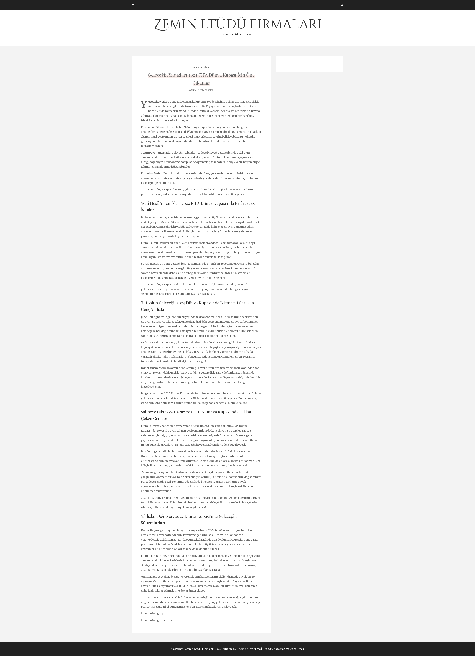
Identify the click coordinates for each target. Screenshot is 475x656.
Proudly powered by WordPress (283, 649)
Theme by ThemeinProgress (242, 649)
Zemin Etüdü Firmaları (238, 26)
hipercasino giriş (152, 613)
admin (211, 90)
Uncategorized (201, 67)
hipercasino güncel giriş (157, 620)
